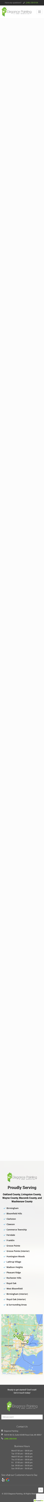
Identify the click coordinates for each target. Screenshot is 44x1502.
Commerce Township (17, 1229)
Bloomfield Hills (14, 1213)
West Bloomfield (15, 1288)
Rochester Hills (14, 1277)
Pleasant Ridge (14, 1272)
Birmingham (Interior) (17, 1294)
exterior (14, 512)
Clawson (11, 1224)
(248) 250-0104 (32, 3)
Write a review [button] (13, 230)
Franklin (10, 1240)
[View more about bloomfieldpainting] (40, 1490)
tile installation (20, 114)
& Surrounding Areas (17, 1304)
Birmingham (13, 1208)
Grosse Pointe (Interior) (18, 1251)
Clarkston (11, 1219)
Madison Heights (15, 1267)
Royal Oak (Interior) (16, 1299)
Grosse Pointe (13, 1245)
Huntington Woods (16, 1256)
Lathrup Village (14, 1261)
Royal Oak (11, 1283)
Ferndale (11, 1235)
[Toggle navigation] (39, 11)
